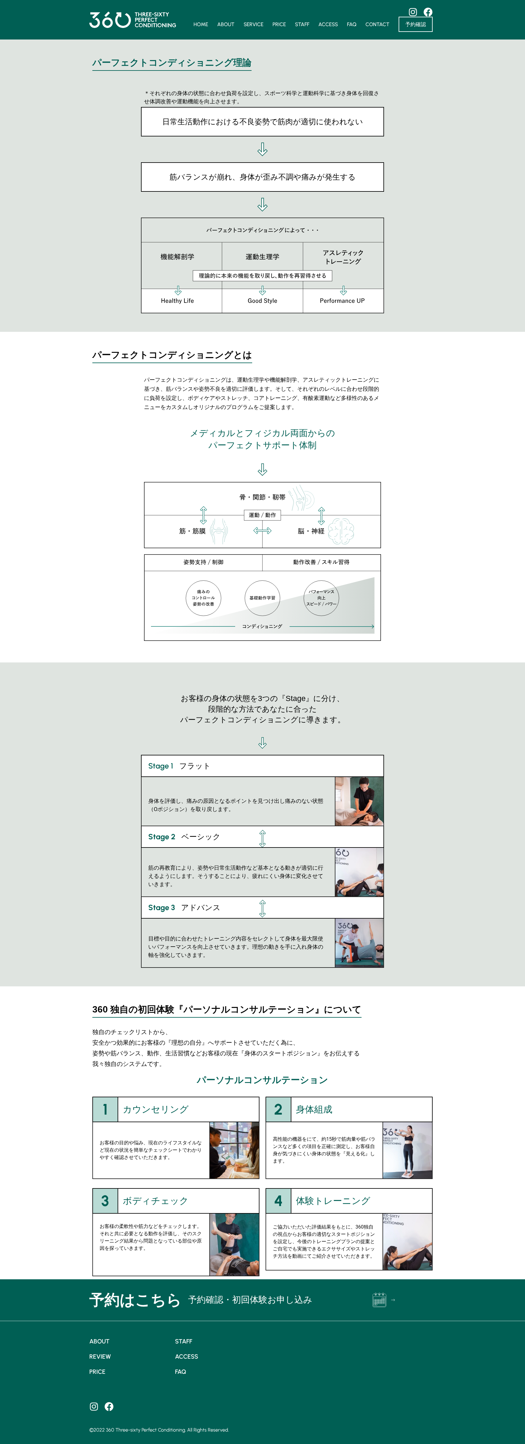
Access (328, 24)
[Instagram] (93, 1406)
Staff (302, 24)
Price (279, 24)
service (253, 24)
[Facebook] (109, 1406)
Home (201, 24)
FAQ (351, 24)
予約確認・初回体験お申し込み (250, 1300)
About (226, 24)
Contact (377, 24)
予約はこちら (135, 1300)
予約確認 (415, 24)
